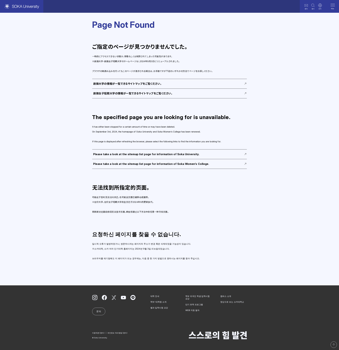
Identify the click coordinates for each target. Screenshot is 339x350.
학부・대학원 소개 (158, 302)
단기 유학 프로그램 (194, 304)
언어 (319, 9)
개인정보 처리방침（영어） (117, 333)
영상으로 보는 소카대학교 (232, 302)
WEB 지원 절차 (192, 310)
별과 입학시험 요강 (159, 307)
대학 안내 (154, 296)
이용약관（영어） (98, 333)
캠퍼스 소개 (225, 296)
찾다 (313, 9)
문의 (306, 9)
